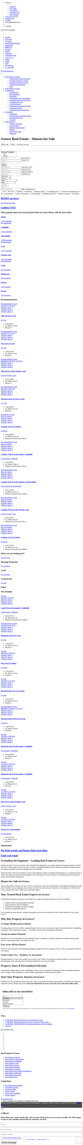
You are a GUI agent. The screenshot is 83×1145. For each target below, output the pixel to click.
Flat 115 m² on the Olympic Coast (13, 802)
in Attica (4, 695)
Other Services (10, 122)
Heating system (39, 191)
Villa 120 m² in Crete (8, 316)
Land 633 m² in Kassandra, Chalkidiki (15, 608)
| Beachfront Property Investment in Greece (24, 1020)
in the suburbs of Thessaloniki (11, 486)
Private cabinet (10, 1095)
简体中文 (8, 47)
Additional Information (17, 85)
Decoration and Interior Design (20, 106)
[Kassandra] (13, 1000)
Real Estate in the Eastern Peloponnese (18, 1071)
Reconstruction (15, 94)
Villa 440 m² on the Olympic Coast (13, 371)
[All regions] (13, 998)
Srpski (7, 61)
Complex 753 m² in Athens (10, 537)
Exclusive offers (10, 1089)
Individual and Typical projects (20, 100)
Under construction (22, 194)
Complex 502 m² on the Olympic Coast (15, 510)
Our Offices (14, 10)
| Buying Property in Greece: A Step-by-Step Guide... (27, 1022)
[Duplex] (8, 156)
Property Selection (16, 124)
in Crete (3, 320)
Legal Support (14, 126)
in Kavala (4, 723)
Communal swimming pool (70, 191)
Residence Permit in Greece (19, 83)
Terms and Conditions (12, 1093)
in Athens (4, 431)
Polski (7, 59)
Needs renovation (64, 194)
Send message (9, 1142)
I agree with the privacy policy (12, 1137)
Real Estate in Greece (12, 77)
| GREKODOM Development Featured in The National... (29, 1024)
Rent (12, 144)
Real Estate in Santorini (13, 1075)
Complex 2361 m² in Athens (11, 427)
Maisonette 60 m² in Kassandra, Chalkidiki (16, 746)
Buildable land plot (48, 194)
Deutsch (8, 49)
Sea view (11, 191)
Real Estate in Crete (12, 1063)
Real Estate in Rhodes (12, 1067)
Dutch (7, 51)
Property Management (17, 128)
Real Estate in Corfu (12, 1065)
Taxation (12, 120)
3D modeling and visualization (20, 98)
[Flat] (8, 154)
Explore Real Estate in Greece (20, 79)
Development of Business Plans (20, 116)
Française (8, 53)
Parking (20, 191)
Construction (9, 90)
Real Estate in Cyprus (12, 88)
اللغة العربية (9, 67)
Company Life (14, 12)
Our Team (13, 8)
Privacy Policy (71, 1008)
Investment (9, 112)
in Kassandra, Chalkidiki (9, 459)
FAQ (11, 86)
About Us (13, 7)
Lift (4, 191)
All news (8, 1026)
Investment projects (16, 118)
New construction (7, 194)
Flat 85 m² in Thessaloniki (10, 829)
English (7, 37)
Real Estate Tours (16, 132)
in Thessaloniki (6, 834)
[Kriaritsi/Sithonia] (13, 1004)
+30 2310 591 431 (11, 16)
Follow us (6, 1006)
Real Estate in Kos (11, 1077)
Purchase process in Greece (19, 81)
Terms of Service (41, 1139)
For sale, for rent (22, 144)
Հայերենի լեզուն (12, 43)
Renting (12, 130)
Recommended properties (14, 1085)
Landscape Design (16, 108)
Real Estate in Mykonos (13, 1073)
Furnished (28, 191)
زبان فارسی (9, 57)
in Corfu (4, 403)
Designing (13, 96)
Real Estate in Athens (12, 1057)
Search (4, 165)
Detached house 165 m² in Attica (12, 691)
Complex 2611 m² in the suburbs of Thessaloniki (18, 482)
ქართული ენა (10, 55)
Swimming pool (52, 191)
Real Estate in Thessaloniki (14, 1059)
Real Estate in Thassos (13, 1069)
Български (9, 45)
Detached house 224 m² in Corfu (13, 399)
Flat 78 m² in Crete (8, 344)
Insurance (13, 133)
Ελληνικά (8, 39)
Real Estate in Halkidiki (13, 1061)
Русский (8, 41)
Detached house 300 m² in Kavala (13, 719)
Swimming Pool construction (19, 110)
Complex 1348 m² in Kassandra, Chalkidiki (17, 454)
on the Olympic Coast (8, 375)
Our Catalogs (14, 14)
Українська (9, 65)
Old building (35, 194)
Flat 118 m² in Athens (8, 663)
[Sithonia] (13, 1002)
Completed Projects (16, 102)
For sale (6, 144)
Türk (7, 63)
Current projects (15, 104)
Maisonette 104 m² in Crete (11, 636)
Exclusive (76, 194)
